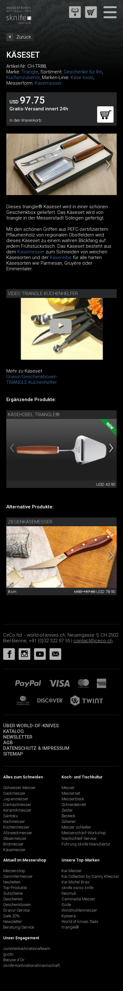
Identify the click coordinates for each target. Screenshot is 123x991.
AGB (8, 742)
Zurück (23, 37)
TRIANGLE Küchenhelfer (31, 382)
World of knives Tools (80, 921)
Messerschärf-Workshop (84, 832)
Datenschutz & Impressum (36, 748)
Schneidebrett (74, 804)
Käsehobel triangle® (34, 414)
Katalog (13, 731)
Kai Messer (72, 870)
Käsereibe (61, 257)
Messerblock (73, 799)
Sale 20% (11, 916)
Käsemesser (48, 83)
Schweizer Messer (19, 787)
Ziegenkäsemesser (30, 522)
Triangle (29, 72)
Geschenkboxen (17, 904)
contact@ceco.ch (93, 641)
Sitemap (13, 754)
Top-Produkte (15, 887)
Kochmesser (14, 821)
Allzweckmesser (17, 832)
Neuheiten (11, 882)
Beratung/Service (18, 927)
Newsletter (17, 737)
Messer (68, 787)
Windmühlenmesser (79, 910)
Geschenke (12, 899)
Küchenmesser (16, 827)
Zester (67, 810)
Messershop (14, 870)
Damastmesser (17, 804)
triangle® (70, 927)
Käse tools (82, 77)
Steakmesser (15, 838)
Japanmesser (15, 799)
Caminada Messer (78, 899)
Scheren (69, 821)
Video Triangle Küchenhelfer (43, 293)
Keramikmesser (17, 810)
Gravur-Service (16, 910)
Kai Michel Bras (76, 882)
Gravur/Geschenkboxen (31, 376)
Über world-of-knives (31, 726)
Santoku (10, 815)
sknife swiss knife (77, 887)
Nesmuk (69, 893)
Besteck (68, 815)
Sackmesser (14, 793)
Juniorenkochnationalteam (26, 948)
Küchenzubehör (23, 77)
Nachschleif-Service (79, 838)
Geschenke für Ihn (83, 72)
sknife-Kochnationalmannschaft (31, 965)
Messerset (71, 793)
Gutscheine (13, 893)
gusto (8, 954)
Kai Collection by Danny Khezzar (90, 876)
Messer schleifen (76, 827)
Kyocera (69, 916)
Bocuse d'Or (14, 959)
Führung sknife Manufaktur (86, 844)
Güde (66, 904)
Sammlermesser (18, 876)
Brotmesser (13, 844)
